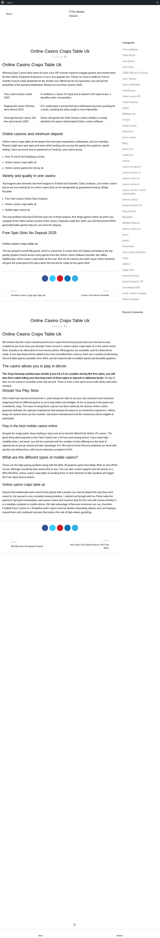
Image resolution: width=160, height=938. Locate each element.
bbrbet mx (127, 131)
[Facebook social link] (73, 7)
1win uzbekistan (131, 84)
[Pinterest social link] (80, 7)
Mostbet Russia (131, 223)
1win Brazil (128, 61)
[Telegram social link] (87, 7)
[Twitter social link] (76, 7)
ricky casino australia (134, 252)
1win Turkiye (129, 78)
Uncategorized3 (131, 287)
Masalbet (127, 217)
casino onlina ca (131, 172)
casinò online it (130, 184)
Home (78, 31)
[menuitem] (2, 2)
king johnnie (129, 211)
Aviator (126, 119)
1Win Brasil (128, 55)
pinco (125, 234)
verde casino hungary (134, 293)
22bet (125, 108)
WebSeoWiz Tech (103, 919)
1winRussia (128, 90)
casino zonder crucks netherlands (134, 192)
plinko (125, 240)
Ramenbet (128, 246)
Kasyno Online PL (132, 205)
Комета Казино (130, 299)
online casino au (131, 228)
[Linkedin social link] (83, 7)
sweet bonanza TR (132, 281)
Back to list (60, 293)
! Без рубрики (130, 49)
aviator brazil (129, 125)
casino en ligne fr (131, 166)
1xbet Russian (130, 102)
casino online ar (131, 178)
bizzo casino (129, 137)
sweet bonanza (130, 275)
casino (126, 160)
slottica (126, 264)
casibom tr (128, 155)
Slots (125, 258)
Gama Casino (130, 199)
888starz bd (128, 114)
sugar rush (128, 270)
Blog (125, 143)
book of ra (127, 149)
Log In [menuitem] (9, 2)
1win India (128, 67)
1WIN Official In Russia (135, 72)
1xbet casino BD (131, 96)
